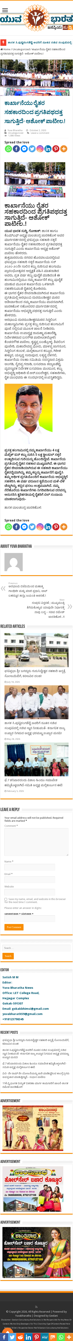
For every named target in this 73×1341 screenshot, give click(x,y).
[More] (63, 148)
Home (6, 49)
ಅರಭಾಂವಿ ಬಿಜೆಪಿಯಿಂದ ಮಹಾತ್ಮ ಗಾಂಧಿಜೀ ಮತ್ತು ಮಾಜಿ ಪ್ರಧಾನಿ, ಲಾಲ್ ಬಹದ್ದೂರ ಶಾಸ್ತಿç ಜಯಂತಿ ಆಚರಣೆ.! (28, 589)
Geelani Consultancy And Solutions (26, 1320)
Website (9, 886)
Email (8, 874)
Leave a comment (40, 133)
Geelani (53, 1315)
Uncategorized (21, 49)
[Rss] (36, 1306)
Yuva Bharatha (15, 130)
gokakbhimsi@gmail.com (30, 1009)
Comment (11, 825)
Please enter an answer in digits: (23, 907)
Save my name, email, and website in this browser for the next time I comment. (35, 901)
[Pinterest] (55, 148)
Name (8, 861)
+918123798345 (13, 1019)
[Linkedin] (48, 148)
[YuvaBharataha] (36, 17)
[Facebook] (16, 148)
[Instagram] (40, 148)
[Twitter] (32, 148)
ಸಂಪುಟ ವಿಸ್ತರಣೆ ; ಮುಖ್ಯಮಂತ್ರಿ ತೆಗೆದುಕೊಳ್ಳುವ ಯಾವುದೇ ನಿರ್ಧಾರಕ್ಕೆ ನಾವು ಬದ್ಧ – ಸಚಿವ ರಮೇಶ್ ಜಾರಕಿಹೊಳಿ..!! (45, 608)
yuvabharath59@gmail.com (22, 1014)
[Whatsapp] (8, 148)
